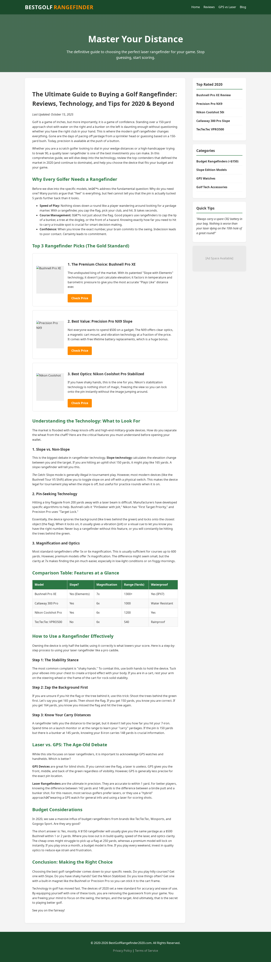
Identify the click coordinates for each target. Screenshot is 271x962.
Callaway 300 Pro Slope (213, 121)
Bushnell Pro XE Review (213, 95)
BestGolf (59, 7)
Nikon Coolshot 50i (210, 112)
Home (195, 7)
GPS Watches (205, 178)
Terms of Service (146, 951)
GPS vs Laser (227, 7)
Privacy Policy (122, 951)
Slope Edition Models (211, 170)
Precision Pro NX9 (209, 104)
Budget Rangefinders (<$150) (217, 161)
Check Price (79, 298)
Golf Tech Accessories (211, 187)
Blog (243, 7)
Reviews (209, 7)
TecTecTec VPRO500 (210, 129)
